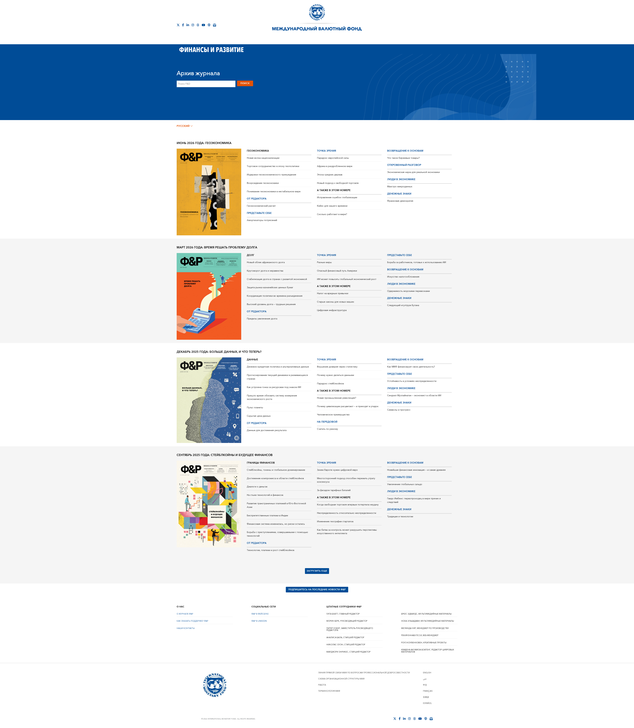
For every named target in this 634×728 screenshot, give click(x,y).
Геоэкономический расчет (261, 206)
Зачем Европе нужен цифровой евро (337, 470)
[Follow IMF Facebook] (183, 24)
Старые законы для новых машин (335, 302)
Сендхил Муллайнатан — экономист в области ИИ (414, 396)
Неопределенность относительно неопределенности (346, 513)
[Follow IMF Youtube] (203, 24)
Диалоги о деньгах (257, 487)
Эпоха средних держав (329, 175)
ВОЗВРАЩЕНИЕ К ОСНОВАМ (405, 151)
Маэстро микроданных (399, 187)
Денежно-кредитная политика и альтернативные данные (278, 367)
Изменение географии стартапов (335, 522)
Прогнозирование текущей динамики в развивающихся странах (277, 377)
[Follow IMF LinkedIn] (187, 24)
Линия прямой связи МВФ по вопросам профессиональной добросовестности (364, 672)
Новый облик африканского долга (266, 262)
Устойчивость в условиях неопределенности (411, 381)
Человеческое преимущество (333, 415)
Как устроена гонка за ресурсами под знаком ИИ (274, 387)
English (427, 672)
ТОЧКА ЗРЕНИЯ (326, 151)
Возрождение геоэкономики (263, 183)
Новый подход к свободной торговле (338, 183)
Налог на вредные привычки (332, 293)
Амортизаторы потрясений (262, 220)
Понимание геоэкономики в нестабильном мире (273, 192)
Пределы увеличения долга (262, 319)
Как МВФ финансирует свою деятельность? (411, 367)
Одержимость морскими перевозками (408, 291)
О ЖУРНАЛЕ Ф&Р (185, 614)
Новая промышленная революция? (336, 398)
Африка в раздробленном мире (334, 166)
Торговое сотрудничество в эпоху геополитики (273, 166)
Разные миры (324, 262)
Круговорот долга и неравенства (265, 271)
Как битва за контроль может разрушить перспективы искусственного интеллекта (347, 532)
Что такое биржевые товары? (403, 158)
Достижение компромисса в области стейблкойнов (275, 478)
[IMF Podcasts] (209, 24)
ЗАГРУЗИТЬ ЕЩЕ (317, 571)
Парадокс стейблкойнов (330, 384)
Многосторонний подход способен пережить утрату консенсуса (346, 480)
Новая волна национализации (263, 158)
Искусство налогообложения (403, 277)
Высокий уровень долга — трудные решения (271, 304)
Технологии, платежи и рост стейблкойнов (270, 550)
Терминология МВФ (329, 691)
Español (427, 703)
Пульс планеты (255, 408)
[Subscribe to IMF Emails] (214, 24)
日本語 (426, 697)
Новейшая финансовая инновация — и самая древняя (416, 470)
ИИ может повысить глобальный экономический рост (346, 279)
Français (428, 691)
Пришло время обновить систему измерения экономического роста (272, 397)
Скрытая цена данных (259, 416)
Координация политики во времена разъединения (274, 296)
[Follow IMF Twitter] (178, 24)
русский (183, 126)
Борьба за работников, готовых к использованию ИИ (416, 262)
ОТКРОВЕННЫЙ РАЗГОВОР (404, 165)
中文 (425, 685)
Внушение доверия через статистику (337, 367)
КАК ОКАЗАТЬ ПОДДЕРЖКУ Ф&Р (192, 621)
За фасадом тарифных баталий (334, 490)
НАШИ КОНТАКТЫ (186, 628)
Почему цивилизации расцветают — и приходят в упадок (347, 406)
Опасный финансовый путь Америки (337, 271)
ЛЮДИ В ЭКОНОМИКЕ (401, 179)
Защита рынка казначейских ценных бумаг (270, 288)
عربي (425, 679)
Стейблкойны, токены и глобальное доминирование (276, 470)
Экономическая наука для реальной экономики (413, 172)
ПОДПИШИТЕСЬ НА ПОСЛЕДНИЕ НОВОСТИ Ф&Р (317, 590)
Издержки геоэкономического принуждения (271, 175)
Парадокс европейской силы (333, 158)
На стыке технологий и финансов (265, 495)
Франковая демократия (400, 201)
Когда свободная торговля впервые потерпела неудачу (348, 505)
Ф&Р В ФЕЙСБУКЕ (260, 614)
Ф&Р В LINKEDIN (259, 621)
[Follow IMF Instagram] (193, 24)
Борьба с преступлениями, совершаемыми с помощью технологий (277, 534)
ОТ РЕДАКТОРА (256, 199)
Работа (322, 685)
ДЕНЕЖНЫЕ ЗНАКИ (399, 194)
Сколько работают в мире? (332, 214)
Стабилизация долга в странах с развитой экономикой (277, 279)
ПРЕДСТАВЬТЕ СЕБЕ (259, 213)
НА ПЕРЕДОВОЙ (327, 422)
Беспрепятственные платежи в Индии (267, 516)
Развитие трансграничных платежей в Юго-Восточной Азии (276, 505)
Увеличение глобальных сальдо (404, 484)
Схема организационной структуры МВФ (341, 679)
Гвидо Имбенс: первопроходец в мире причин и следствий (414, 500)
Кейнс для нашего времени (332, 206)
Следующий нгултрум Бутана (403, 305)
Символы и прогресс (398, 410)
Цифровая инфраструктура (332, 310)
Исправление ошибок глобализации (337, 198)
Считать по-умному (327, 429)
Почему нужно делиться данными (335, 375)
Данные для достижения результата (266, 430)
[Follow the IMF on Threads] (198, 24)
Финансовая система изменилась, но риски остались (276, 524)
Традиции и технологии (400, 517)
